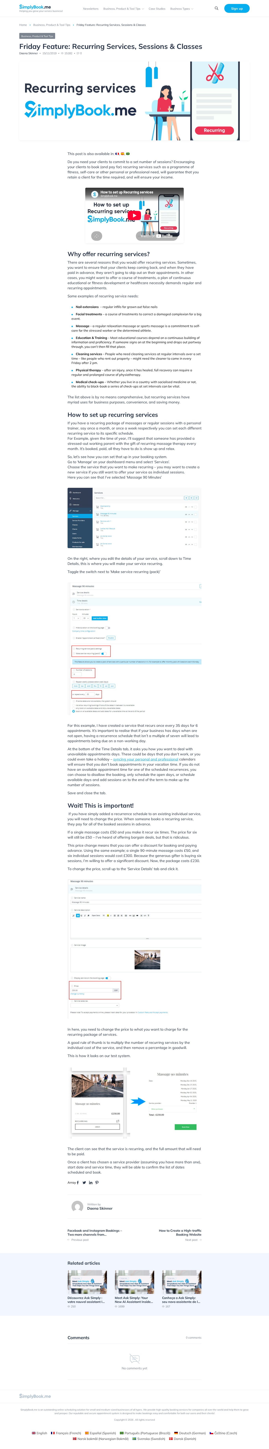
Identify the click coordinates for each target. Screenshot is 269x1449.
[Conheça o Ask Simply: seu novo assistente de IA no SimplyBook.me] (181, 1289)
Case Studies (157, 8)
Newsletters (90, 8)
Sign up (237, 8)
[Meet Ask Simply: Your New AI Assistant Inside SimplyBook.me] (134, 1289)
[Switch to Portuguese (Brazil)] (128, 154)
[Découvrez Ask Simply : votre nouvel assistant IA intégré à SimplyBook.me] (87, 1289)
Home (23, 25)
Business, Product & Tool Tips (121, 8)
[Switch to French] (117, 154)
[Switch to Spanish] (122, 154)
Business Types (180, 8)
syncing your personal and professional (145, 759)
